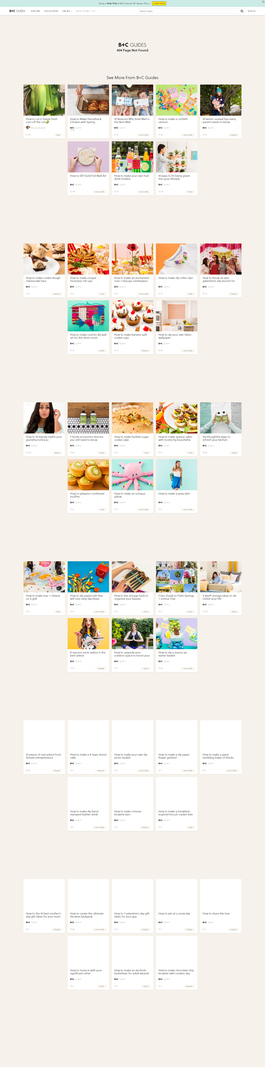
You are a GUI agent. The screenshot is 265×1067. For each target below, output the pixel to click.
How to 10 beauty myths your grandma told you (44, 438)
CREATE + (67, 11)
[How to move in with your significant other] (88, 951)
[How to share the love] (221, 894)
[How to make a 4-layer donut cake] (88, 735)
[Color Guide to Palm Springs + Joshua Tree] (176, 576)
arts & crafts (143, 135)
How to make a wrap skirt (174, 493)
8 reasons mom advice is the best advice (87, 654)
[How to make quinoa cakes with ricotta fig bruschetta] (176, 417)
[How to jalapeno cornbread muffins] (88, 474)
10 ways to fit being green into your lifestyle (174, 177)
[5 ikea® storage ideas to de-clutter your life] (221, 576)
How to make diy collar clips (175, 278)
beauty (57, 453)
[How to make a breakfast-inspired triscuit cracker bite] (176, 792)
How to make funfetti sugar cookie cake (131, 438)
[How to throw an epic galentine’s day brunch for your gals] (221, 259)
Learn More (159, 3)
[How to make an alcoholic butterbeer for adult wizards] (132, 951)
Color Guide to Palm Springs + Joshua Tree (176, 597)
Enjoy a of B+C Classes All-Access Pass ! (124, 3)
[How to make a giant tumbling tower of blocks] (221, 735)
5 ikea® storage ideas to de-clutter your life (220, 597)
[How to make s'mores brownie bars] (132, 792)
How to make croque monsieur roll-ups (83, 279)
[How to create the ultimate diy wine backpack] (88, 894)
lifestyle (233, 135)
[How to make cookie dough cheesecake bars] (44, 259)
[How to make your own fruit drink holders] (132, 156)
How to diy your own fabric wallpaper (175, 336)
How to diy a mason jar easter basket (172, 654)
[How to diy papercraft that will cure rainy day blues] (88, 576)
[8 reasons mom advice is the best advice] (88, 633)
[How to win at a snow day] (176, 894)
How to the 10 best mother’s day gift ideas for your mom (43, 915)
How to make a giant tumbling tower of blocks (218, 756)
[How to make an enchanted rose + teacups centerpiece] (132, 259)
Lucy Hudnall (39, 128)
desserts (57, 294)
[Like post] (27, 135)
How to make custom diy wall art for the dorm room (88, 336)
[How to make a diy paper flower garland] (176, 735)
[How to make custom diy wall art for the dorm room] (88, 315)
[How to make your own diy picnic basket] (132, 735)
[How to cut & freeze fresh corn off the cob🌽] (44, 100)
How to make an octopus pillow (129, 495)
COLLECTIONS (51, 11)
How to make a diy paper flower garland (174, 756)
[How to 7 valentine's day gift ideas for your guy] (132, 894)
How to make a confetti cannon (173, 120)
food (58, 135)
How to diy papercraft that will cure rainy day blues (86, 597)
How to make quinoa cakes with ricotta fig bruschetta (175, 438)
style (190, 294)
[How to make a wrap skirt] (176, 474)
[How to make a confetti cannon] (176, 100)
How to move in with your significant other (86, 972)
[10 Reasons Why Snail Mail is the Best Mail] (132, 100)
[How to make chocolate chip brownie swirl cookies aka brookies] (176, 951)
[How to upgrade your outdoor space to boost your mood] (132, 633)
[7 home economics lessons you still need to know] (88, 417)
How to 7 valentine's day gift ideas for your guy (131, 915)
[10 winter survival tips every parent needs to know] (221, 100)
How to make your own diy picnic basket (130, 756)
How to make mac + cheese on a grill (43, 597)
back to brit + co (85, 11)
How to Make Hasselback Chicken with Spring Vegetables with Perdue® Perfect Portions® (85, 123)
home (190, 192)
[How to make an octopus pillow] (132, 474)
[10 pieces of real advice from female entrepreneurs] (44, 735)
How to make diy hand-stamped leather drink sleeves (84, 814)
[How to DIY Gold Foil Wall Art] (88, 156)
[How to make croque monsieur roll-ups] (88, 259)
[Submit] (242, 11)
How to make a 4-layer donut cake (88, 756)
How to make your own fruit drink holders (131, 177)
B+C (80, 128)
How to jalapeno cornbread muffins (87, 495)
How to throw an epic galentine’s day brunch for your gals (219, 281)
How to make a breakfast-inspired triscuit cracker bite (175, 813)
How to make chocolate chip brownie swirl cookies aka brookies (176, 973)
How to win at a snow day (174, 913)
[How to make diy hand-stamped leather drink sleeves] (88, 792)
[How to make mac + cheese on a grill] (44, 576)
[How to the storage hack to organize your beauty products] (132, 576)
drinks (146, 986)
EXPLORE (35, 11)
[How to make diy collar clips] (176, 259)
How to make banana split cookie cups (130, 336)
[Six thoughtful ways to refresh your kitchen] (221, 417)
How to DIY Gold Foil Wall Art (88, 175)
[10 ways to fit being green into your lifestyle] (176, 156)
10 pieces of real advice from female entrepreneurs (43, 756)
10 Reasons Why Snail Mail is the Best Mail (131, 120)
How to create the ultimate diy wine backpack (87, 915)
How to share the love (216, 913)
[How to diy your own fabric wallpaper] (176, 315)
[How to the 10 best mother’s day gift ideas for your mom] (44, 894)
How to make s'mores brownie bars (127, 813)
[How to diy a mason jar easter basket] (176, 633)
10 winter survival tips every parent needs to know (219, 120)
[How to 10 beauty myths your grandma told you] (44, 417)
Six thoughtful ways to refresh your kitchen (216, 438)
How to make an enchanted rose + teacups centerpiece (131, 279)
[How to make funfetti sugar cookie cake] (132, 417)
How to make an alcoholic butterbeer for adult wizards (131, 972)
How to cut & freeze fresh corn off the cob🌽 (41, 120)
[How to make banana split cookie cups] (132, 315)
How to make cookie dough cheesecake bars (43, 279)
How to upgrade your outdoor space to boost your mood (132, 655)
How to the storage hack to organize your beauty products (131, 598)
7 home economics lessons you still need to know (86, 438)
